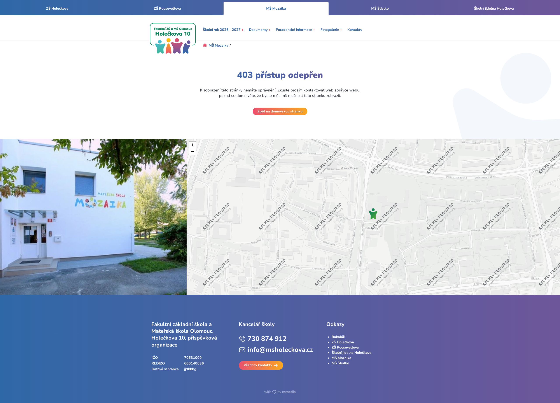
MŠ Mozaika (341, 358)
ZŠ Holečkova (57, 8)
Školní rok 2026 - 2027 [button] (223, 29)
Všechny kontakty (258, 365)
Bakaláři (338, 337)
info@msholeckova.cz (280, 349)
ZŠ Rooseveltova (167, 8)
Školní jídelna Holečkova (494, 8)
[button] (373, 213)
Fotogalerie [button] (331, 29)
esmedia (289, 391)
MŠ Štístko (380, 8)
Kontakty (354, 29)
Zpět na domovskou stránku (280, 111)
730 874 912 (267, 338)
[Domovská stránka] (173, 38)
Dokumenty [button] (260, 29)
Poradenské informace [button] (295, 29)
